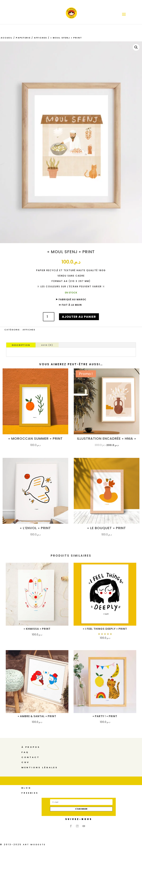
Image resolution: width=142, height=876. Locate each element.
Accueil (7, 37)
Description (21, 345)
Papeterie (23, 37)
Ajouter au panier (79, 317)
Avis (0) (47, 345)
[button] (136, 47)
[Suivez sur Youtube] (83, 825)
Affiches (40, 37)
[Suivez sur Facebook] (70, 825)
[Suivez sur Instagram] (77, 825)
